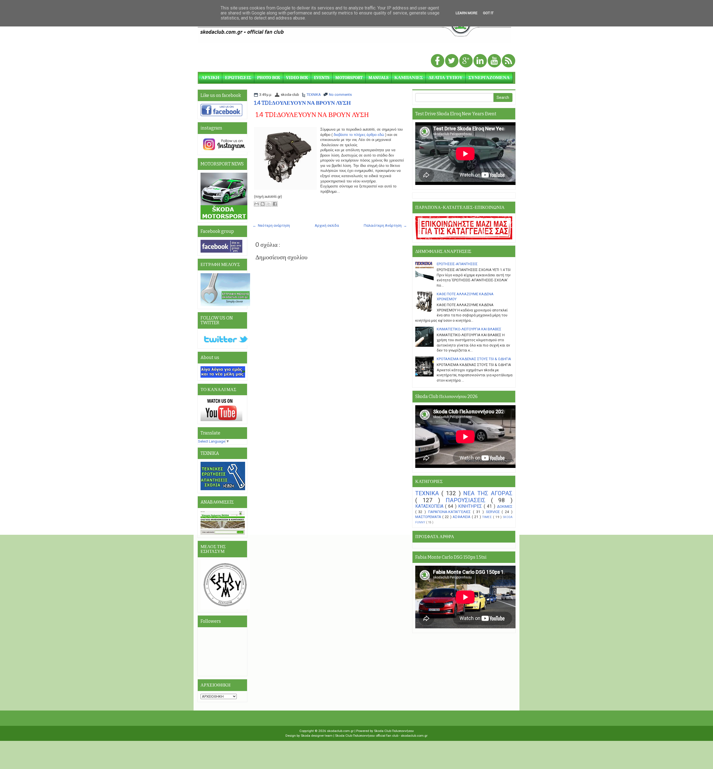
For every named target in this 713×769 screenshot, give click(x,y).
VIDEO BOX (297, 77)
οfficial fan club (387, 736)
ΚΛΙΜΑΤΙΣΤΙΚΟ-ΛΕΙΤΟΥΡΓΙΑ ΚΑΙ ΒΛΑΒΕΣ (469, 329)
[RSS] (508, 61)
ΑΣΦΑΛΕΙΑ (462, 517)
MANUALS (378, 77)
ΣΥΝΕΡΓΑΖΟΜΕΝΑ (489, 77)
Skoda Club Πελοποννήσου (394, 731)
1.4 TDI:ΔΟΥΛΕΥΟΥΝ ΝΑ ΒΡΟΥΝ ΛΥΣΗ (302, 102)
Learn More (466, 13)
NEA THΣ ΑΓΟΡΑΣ (487, 493)
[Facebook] (438, 61)
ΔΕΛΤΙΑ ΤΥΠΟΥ (446, 77)
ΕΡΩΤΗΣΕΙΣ (238, 77)
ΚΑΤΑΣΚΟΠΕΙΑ (430, 506)
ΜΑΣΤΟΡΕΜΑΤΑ (429, 517)
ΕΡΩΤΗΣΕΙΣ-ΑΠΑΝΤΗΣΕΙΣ (457, 264)
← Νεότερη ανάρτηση (271, 225)
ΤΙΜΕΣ (487, 517)
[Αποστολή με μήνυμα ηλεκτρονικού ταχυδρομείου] (256, 204)
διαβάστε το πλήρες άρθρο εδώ (359, 135)
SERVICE (494, 512)
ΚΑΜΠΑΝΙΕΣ (408, 77)
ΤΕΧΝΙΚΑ (314, 94)
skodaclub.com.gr (341, 731)
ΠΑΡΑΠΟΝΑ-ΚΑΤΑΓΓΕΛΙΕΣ (450, 512)
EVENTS (321, 77)
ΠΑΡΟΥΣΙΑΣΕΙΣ (468, 500)
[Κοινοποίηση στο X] (269, 204)
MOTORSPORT (349, 77)
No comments (340, 94)
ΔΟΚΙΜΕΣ (504, 506)
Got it (488, 13)
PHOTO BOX (268, 77)
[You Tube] (495, 61)
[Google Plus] (466, 61)
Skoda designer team (317, 736)
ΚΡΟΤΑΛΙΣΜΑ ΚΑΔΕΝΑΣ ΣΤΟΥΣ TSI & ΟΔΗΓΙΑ (474, 359)
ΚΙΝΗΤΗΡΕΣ (471, 506)
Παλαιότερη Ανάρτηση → (385, 225)
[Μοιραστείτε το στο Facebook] (275, 204)
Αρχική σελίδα (327, 225)
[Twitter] (452, 61)
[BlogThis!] (262, 204)
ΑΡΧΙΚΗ (210, 77)
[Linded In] (480, 61)
